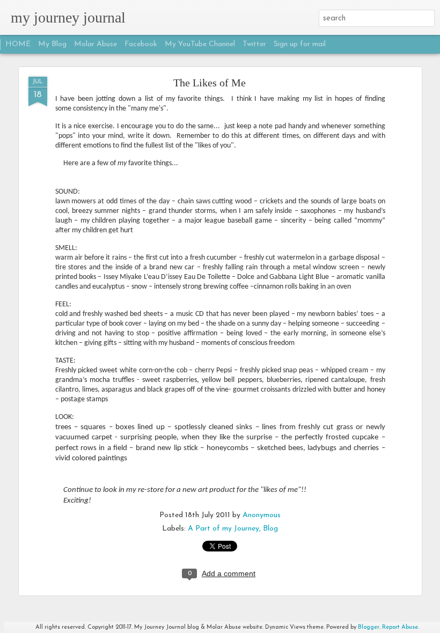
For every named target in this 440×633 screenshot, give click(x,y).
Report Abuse (400, 627)
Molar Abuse (95, 44)
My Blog (52, 44)
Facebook (140, 44)
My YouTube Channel (200, 44)
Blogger (368, 627)
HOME (18, 44)
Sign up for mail (300, 44)
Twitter (254, 44)
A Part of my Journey (223, 529)
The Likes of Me (209, 83)
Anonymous (262, 515)
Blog (270, 529)
